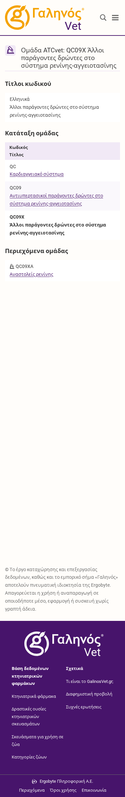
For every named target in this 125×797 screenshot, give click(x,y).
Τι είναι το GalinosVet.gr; (89, 681)
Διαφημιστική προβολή (89, 694)
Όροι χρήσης (63, 790)
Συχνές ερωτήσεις (83, 706)
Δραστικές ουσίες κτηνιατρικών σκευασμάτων (29, 716)
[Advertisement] (62, 347)
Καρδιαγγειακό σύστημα (37, 174)
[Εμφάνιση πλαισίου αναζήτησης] (103, 18)
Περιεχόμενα (32, 790)
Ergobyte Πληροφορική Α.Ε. (66, 781)
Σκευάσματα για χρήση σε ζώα (37, 740)
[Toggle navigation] (115, 18)
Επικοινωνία (94, 790)
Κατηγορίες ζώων (29, 757)
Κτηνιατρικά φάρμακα (34, 696)
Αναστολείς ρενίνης (31, 274)
